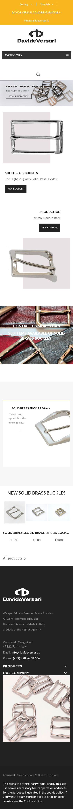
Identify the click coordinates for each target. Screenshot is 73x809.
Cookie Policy (33, 801)
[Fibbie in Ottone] (36, 708)
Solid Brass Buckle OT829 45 (14, 532)
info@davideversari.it (36, 20)
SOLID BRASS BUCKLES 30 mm (31, 408)
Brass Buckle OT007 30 (58, 532)
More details (16, 188)
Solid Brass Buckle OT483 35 (36, 532)
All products (15, 558)
